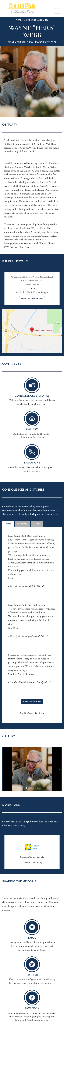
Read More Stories (32, 701)
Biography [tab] (22, 524)
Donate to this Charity (32, 862)
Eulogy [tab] (37, 524)
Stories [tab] (8, 524)
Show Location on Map (32, 298)
